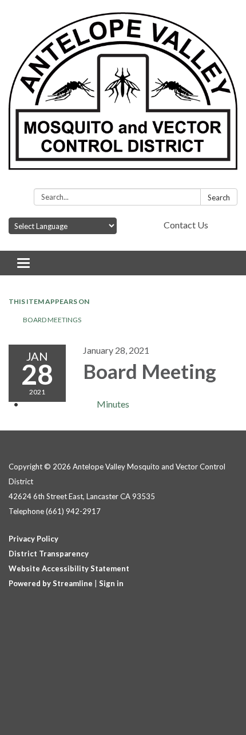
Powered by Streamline (51, 583)
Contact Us (186, 224)
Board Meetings (52, 319)
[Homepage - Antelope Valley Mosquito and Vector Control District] (123, 96)
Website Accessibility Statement (69, 568)
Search (219, 197)
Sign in (111, 583)
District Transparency (49, 553)
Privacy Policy (33, 538)
